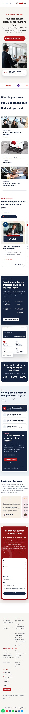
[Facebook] (10, 711)
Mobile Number (6, 576)
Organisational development (8, 658)
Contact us (6, 681)
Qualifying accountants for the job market (8, 627)
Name (4, 560)
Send (14, 593)
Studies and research (7, 662)
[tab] (14, 408)
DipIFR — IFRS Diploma (19, 631)
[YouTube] (7, 711)
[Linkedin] (19, 711)
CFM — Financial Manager (20, 633)
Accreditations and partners (20, 653)
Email (4, 582)
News (16, 667)
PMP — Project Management (18, 645)
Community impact (18, 660)
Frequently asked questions (7, 684)
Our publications (18, 655)
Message (5, 567)
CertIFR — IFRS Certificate (20, 628)
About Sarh (17, 651)
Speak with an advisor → (9, 462)
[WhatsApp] (13, 711)
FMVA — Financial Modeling (20, 642)
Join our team (17, 664)
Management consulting (7, 655)
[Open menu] (3, 3)
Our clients (17, 658)
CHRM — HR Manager (19, 635)
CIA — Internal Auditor (19, 626)
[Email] (16, 711)
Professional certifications (8, 622)
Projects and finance (6, 660)
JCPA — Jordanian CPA (19, 624)
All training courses (6, 620)
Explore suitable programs (10, 459)
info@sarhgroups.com (8, 677)
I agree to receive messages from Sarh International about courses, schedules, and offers (15, 589)
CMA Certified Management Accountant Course (11, 248)
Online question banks (7, 653)
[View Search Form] (10, 3)
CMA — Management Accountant (19, 621)
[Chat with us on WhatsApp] (3, 711)
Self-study (5, 625)
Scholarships (17, 662)
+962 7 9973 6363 (8, 675)
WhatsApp (6, 679)
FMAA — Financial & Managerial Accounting (19, 638)
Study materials (6, 651)
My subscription (7, 689)
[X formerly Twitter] (22, 711)
